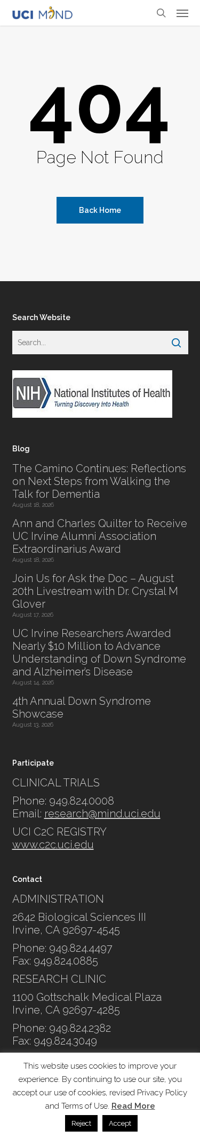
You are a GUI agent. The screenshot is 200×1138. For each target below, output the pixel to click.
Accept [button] (120, 1123)
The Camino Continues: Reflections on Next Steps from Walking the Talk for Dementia (99, 481)
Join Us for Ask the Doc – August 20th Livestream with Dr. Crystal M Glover (95, 591)
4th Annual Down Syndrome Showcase (81, 707)
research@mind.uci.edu (102, 813)
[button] (182, 12)
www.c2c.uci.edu (53, 844)
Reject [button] (81, 1123)
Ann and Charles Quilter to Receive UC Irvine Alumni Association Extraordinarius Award (99, 536)
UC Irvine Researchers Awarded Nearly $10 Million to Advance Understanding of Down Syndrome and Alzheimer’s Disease (99, 652)
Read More (133, 1106)
